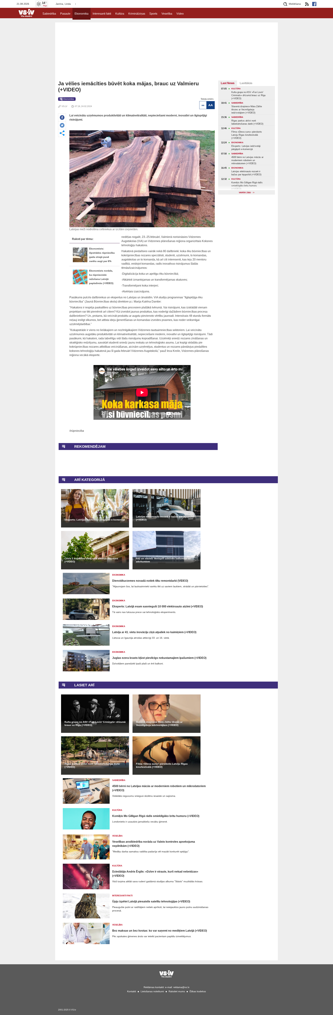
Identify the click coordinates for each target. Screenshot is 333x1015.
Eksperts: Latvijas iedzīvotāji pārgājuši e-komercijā (95, 519)
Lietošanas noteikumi (152, 991)
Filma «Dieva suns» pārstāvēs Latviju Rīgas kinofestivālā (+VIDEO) (162, 765)
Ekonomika (81, 13)
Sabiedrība (49, 13)
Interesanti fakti (102, 13)
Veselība (166, 13)
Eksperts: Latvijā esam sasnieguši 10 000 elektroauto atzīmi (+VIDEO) (157, 606)
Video (180, 13)
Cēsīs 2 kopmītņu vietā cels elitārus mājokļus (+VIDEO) (91, 560)
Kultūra (119, 13)
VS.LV (64, 106)
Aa (203, 105)
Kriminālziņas (136, 13)
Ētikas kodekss (198, 991)
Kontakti (131, 991)
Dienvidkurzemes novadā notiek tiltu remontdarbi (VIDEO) (150, 580)
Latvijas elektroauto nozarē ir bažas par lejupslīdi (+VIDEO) (165, 518)
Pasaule (65, 13)
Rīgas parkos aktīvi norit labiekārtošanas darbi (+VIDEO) (92, 765)
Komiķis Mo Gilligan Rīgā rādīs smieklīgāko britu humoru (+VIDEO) (155, 816)
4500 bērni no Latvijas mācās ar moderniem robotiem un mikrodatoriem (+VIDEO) (159, 788)
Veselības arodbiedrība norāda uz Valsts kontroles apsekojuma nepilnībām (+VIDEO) (153, 843)
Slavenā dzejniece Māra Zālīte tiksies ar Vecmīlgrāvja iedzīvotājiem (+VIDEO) (159, 723)
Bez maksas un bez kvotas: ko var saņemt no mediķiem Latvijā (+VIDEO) (159, 930)
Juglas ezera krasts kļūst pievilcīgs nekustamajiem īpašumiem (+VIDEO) (159, 657)
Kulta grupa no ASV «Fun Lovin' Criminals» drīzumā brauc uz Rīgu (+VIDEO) (95, 723)
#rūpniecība (76, 430)
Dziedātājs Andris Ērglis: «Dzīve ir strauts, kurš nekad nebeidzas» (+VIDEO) (155, 873)
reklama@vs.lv (181, 987)
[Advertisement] (166, 54)
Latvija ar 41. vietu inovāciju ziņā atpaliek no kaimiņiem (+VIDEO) (154, 632)
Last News (227, 83)
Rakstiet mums (177, 991)
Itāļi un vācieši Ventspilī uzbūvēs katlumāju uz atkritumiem (163, 560)
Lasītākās (246, 83)
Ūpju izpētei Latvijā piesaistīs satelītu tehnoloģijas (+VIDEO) (151, 901)
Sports (153, 13)
